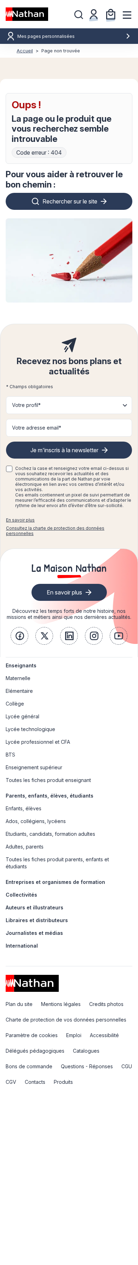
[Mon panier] (110, 14)
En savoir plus (20, 520)
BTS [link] (10, 755)
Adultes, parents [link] (25, 847)
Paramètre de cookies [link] (32, 1035)
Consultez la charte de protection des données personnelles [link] (55, 530)
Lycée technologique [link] (30, 729)
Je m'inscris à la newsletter (64, 450)
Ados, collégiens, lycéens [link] (36, 821)
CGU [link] (126, 1066)
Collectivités (21, 895)
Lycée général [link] (22, 716)
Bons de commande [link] (29, 1066)
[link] (19, 636)
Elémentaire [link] (19, 691)
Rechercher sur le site (69, 201)
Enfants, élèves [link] (23, 808)
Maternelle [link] (18, 678)
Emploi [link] (73, 1035)
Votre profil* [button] (26, 405)
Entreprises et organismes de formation (55, 882)
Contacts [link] (35, 1082)
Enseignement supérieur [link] (34, 767)
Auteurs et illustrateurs (34, 907)
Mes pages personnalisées (46, 36)
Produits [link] (63, 1082)
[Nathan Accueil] (27, 14)
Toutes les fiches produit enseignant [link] (48, 780)
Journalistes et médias (34, 933)
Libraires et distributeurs (37, 920)
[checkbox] (9, 469)
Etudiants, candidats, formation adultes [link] (50, 834)
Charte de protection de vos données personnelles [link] (66, 1020)
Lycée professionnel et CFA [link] (38, 742)
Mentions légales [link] (61, 1004)
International (22, 946)
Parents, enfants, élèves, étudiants (49, 796)
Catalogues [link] (86, 1051)
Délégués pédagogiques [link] (35, 1051)
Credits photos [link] (106, 1004)
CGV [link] (11, 1082)
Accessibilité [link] (104, 1035)
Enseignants (21, 665)
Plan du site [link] (19, 1004)
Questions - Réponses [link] (87, 1066)
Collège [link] (15, 704)
